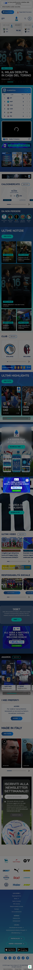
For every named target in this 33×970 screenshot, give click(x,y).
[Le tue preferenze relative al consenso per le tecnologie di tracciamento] (30, 967)
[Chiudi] (27, 480)
